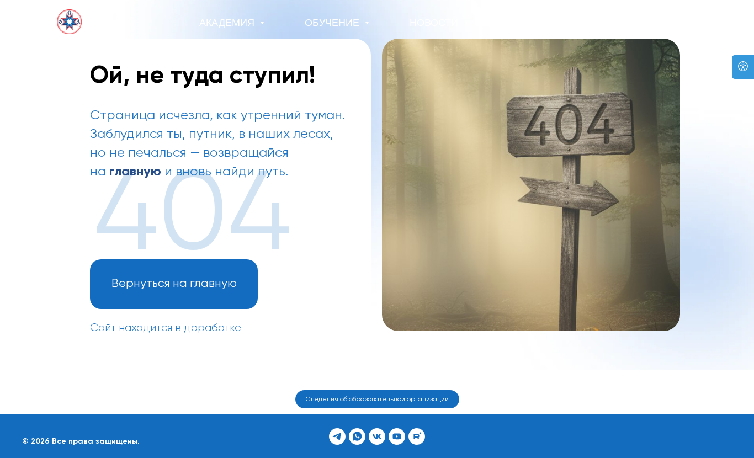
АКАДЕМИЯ (228, 22)
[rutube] (416, 436)
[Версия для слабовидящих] (743, 67)
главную (135, 171)
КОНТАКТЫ (528, 22)
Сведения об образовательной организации (377, 399)
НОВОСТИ (434, 22)
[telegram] (637, 23)
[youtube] (397, 436)
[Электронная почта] (686, 23)
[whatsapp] (662, 23)
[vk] (377, 436)
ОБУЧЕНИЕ (333, 22)
